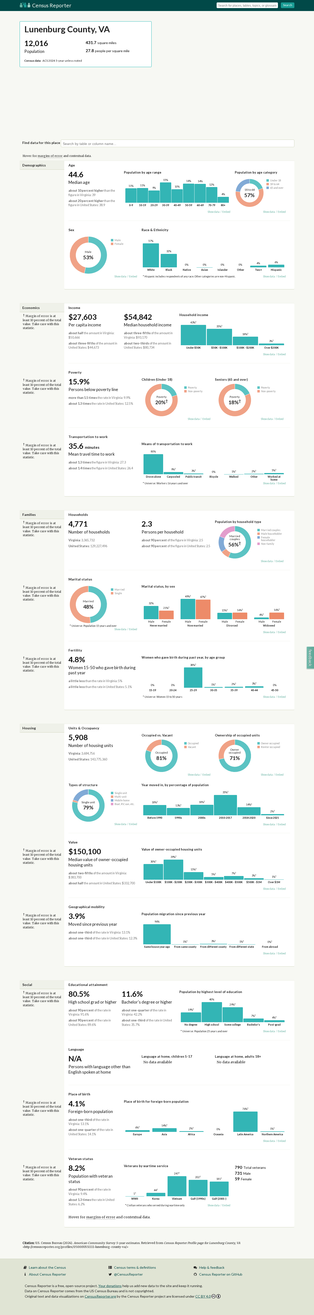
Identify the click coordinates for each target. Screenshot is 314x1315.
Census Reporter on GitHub (220, 1274)
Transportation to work (88, 437)
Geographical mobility (86, 907)
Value (73, 842)
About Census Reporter (47, 1274)
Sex (71, 230)
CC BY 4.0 (203, 1296)
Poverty (74, 372)
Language (76, 1049)
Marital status (80, 579)
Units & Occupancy (83, 728)
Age (71, 165)
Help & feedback (211, 1267)
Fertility (75, 650)
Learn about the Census (47, 1267)
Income (74, 308)
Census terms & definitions (135, 1267)
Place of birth (79, 1094)
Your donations (110, 1286)
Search (287, 5)
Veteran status (80, 1159)
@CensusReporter (128, 1274)
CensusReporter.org (100, 1296)
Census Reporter (51, 5)
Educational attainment (88, 985)
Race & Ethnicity (155, 230)
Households (78, 514)
